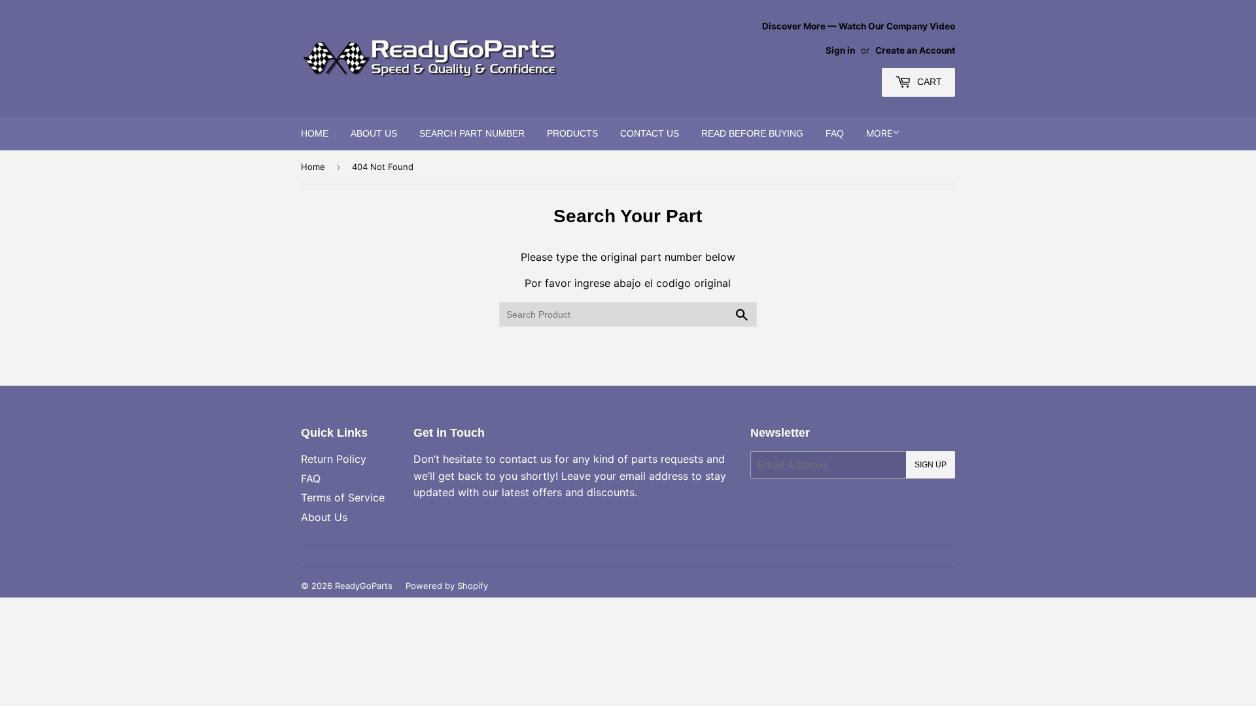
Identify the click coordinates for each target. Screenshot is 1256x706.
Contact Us (649, 133)
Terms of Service (343, 497)
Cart (928, 81)
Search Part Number (472, 133)
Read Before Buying (752, 133)
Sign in (840, 50)
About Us (374, 133)
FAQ (835, 133)
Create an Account (915, 50)
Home (314, 133)
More (879, 133)
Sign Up (931, 464)
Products (572, 133)
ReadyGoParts (363, 585)
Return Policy (333, 458)
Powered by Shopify (447, 585)
